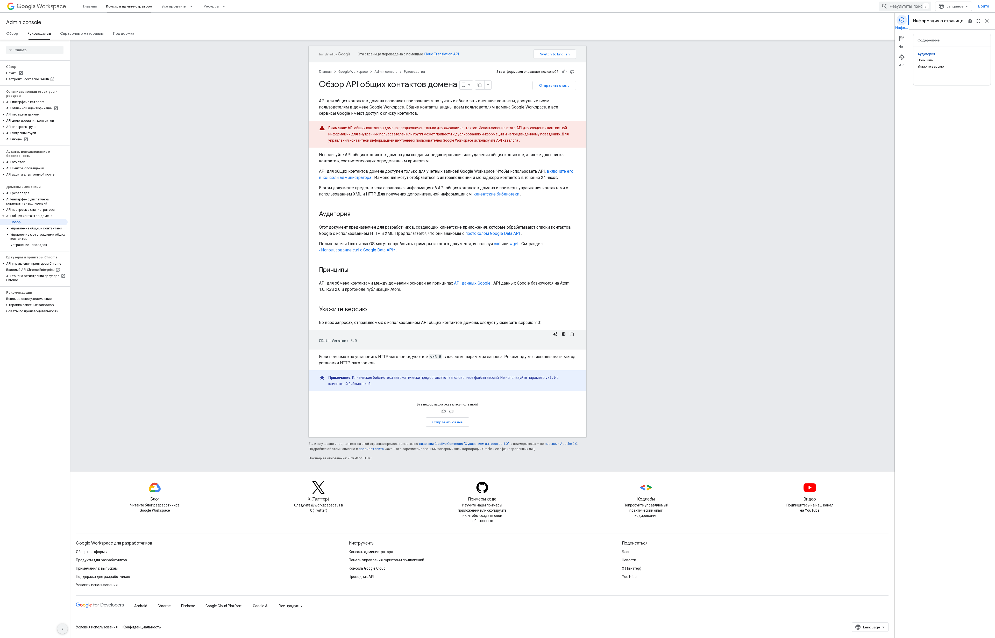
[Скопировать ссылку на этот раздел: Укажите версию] (372, 310)
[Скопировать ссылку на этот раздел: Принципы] (353, 270)
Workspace (51, 6)
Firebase (188, 606)
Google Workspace (353, 72)
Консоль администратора (129, 6)
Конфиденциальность (142, 627)
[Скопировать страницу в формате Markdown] (480, 85)
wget (513, 243)
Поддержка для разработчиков (103, 577)
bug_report (970, 21)
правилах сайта (371, 449)
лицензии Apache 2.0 (561, 444)
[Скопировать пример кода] (572, 334)
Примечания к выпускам (97, 568)
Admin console (23, 22)
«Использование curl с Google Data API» (357, 250)
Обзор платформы (91, 552)
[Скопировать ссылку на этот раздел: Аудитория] (355, 214)
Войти (983, 6)
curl (497, 243)
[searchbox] (34, 50)
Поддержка (123, 33)
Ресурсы (211, 6)
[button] (34, 102)
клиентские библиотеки (496, 194)
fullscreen (978, 21)
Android (140, 606)
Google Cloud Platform (224, 606)
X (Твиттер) (631, 568)
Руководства (39, 33)
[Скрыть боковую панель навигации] (62, 629)
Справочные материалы (82, 33)
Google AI (260, 606)
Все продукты (174, 6)
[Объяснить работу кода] (555, 334)
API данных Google (472, 283)
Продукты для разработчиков (101, 560)
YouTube (629, 577)
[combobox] (905, 6)
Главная (90, 6)
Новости (629, 560)
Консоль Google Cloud (367, 568)
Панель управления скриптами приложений (386, 560)
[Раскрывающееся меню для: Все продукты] (193, 6)
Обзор (12, 33)
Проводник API (361, 577)
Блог (626, 552)
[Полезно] (564, 72)
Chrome (164, 606)
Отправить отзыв (554, 85)
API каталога (507, 140)
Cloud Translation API (441, 54)
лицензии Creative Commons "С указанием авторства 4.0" (464, 444)
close (987, 21)
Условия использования (97, 585)
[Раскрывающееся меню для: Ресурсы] (225, 6)
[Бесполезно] (572, 72)
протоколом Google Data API (492, 233)
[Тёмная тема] (563, 334)
